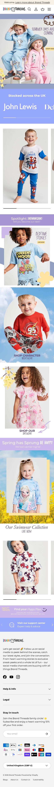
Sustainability (38, 780)
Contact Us (25, 780)
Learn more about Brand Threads (32, 2)
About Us (14, 780)
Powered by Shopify (29, 775)
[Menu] (49, 9)
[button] (42, 9)
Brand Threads (15, 775)
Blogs (5, 780)
